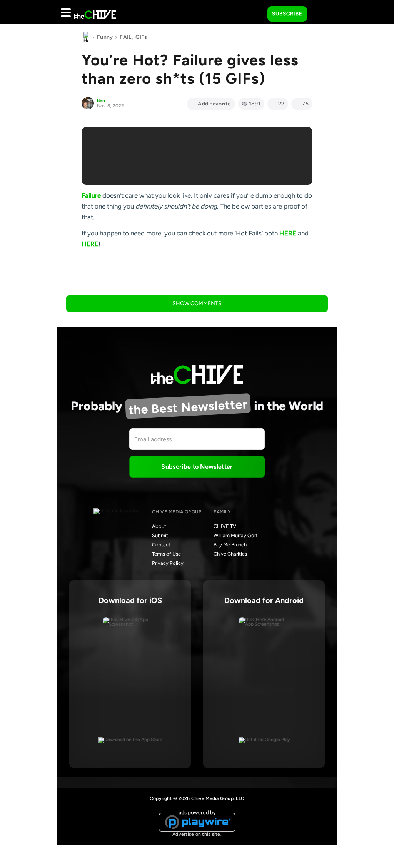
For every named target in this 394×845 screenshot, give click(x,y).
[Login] (320, 14)
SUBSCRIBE (287, 14)
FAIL (125, 37)
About (159, 526)
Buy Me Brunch (230, 545)
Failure (91, 195)
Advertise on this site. (197, 834)
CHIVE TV (225, 526)
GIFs (141, 37)
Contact (161, 545)
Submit (160, 535)
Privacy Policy (168, 563)
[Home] (86, 37)
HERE (287, 233)
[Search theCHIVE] (256, 12)
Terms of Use (166, 554)
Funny (105, 37)
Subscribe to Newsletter (196, 466)
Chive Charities (230, 554)
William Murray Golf (235, 535)
